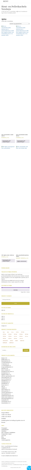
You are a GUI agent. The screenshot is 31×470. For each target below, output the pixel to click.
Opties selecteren (21, 261)
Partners (3, 438)
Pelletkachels (4, 382)
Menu (5, 1)
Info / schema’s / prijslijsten (8, 432)
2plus (4, 332)
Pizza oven (4, 385)
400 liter (15, 334)
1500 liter (10, 336)
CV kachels (4, 364)
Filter (15, 290)
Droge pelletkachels (6, 367)
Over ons (3, 435)
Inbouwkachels (5, 377)
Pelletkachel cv (5, 380)
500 (2, 318)
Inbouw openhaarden (6, 376)
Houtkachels (4, 373)
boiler (16, 340)
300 (2, 316)
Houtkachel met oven (6, 371)
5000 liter (15, 338)
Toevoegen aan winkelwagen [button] (6, 141)
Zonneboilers (4, 403)
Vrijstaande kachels (6, 395)
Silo (2, 386)
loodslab (3, 418)
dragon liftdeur (5, 412)
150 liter (22, 332)
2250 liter (21, 336)
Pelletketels (4, 383)
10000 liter (21, 338)
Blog (2, 437)
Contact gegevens (5, 440)
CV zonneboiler (5, 365)
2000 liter (15, 336)
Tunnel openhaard (6, 392)
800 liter (26, 334)
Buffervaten (4, 359)
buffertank (5, 342)
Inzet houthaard (5, 379)
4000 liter (10, 338)
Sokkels (3, 388)
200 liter (4, 334)
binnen (11, 340)
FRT (20, 467)
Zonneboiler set (5, 401)
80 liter (12, 332)
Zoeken (15, 303)
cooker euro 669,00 (6, 414)
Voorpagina (4, 428)
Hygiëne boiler (5, 374)
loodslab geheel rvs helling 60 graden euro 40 (13, 420)
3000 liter (4, 338)
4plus (8, 332)
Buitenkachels (5, 361)
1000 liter (4, 336)
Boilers (3, 358)
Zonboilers (4, 400)
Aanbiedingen (5, 429)
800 (2, 319)
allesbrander (5, 340)
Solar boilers (4, 389)
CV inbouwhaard (5, 362)
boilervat (22, 340)
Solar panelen (5, 391)
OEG (2, 310)
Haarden (3, 368)
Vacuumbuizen (5, 394)
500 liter (21, 334)
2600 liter (26, 336)
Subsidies (3, 431)
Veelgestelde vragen (6, 434)
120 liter (17, 332)
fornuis (3, 422)
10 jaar (3, 325)
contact (11, 280)
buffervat (11, 342)
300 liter (10, 334)
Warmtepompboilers (6, 398)
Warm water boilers (6, 397)
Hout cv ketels (5, 370)
